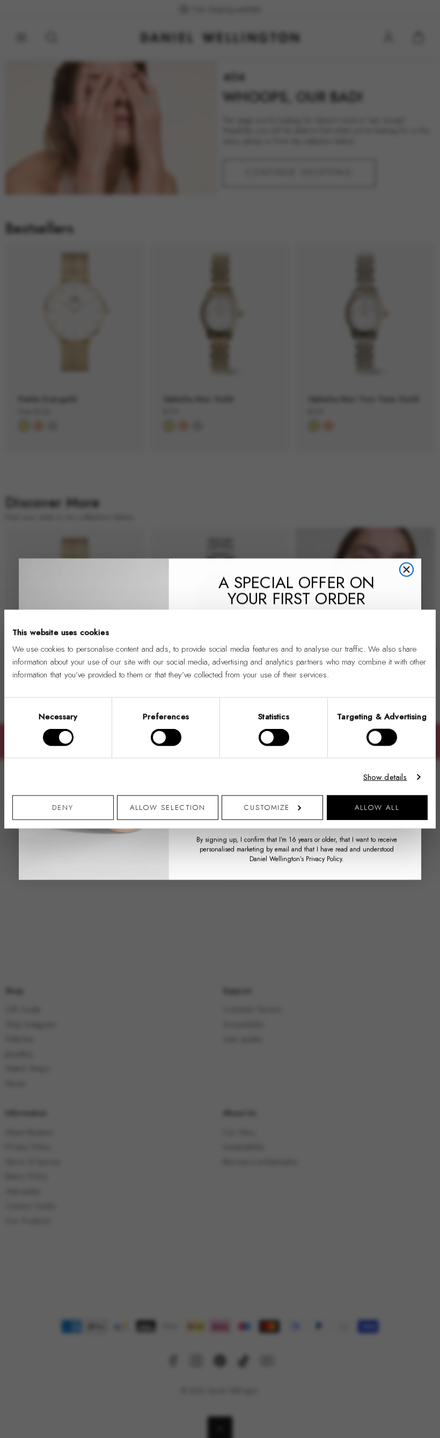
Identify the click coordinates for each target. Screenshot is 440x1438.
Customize (267, 807)
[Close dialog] (406, 569)
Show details (385, 777)
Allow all (377, 807)
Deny (63, 807)
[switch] (166, 737)
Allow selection (168, 807)
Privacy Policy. (325, 859)
